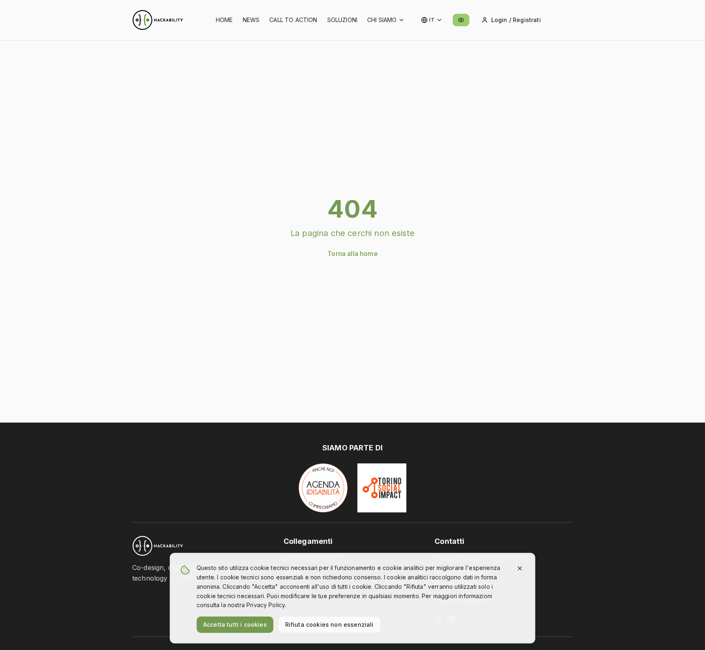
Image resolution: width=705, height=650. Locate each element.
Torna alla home (352, 253)
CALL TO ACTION (293, 19)
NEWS (251, 19)
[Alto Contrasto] (461, 20)
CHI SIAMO (382, 19)
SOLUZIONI (342, 19)
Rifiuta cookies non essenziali (329, 624)
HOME (224, 19)
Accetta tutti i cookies (235, 624)
